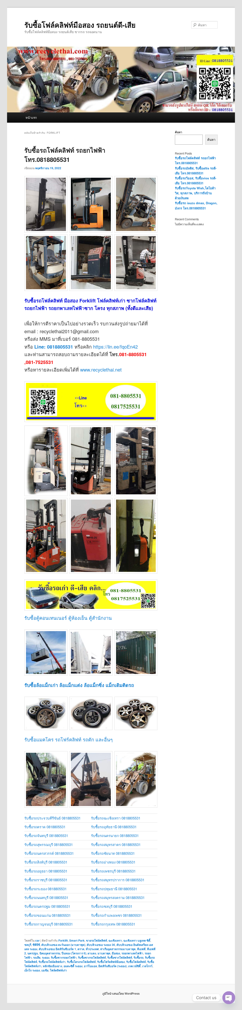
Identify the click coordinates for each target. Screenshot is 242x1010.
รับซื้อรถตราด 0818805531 (44, 826)
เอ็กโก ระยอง (32, 970)
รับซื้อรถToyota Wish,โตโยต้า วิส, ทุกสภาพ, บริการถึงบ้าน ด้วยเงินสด (195, 193)
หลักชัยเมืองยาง (52, 966)
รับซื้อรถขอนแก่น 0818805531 (47, 915)
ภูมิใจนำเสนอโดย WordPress (121, 993)
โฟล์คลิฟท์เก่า (58, 970)
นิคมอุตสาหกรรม (49, 953)
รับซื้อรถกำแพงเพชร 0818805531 (116, 915)
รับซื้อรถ (138, 957)
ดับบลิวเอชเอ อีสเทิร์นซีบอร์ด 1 (57, 949)
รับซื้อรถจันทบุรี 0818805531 (46, 835)
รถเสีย (36, 957)
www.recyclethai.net (101, 369)
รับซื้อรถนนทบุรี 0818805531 (46, 897)
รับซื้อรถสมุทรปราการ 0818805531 (117, 879)
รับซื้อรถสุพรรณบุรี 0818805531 (48, 844)
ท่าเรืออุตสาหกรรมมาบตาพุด (118, 949)
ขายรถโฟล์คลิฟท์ (96, 940)
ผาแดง (92, 953)
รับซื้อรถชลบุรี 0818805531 (111, 906)
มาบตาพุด (104, 953)
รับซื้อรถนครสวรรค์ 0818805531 (49, 853)
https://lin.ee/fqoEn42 (115, 346)
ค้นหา (178, 132)
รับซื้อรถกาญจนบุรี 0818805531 (48, 923)
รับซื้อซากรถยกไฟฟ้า (64, 957)
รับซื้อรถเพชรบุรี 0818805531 (113, 870)
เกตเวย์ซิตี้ (134, 966)
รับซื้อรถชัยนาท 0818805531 (113, 853)
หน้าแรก (31, 117)
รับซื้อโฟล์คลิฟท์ (136, 962)
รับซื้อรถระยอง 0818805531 (45, 888)
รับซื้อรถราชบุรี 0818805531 (45, 879)
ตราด (81, 949)
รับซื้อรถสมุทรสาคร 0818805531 (116, 844)
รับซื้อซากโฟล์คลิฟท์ (119, 957)
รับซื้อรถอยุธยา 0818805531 (45, 870)
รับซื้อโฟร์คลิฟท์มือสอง (111, 962)
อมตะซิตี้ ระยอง (73, 966)
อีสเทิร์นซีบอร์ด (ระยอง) (112, 966)
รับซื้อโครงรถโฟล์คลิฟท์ (81, 962)
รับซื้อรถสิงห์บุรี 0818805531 (45, 861)
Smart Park (77, 940)
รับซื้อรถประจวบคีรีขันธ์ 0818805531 (52, 817)
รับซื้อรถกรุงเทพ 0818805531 (113, 923)
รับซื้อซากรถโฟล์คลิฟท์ (92, 957)
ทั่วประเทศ (92, 949)
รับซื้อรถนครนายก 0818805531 (115, 835)
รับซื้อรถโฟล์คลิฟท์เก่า (52, 962)
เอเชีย (44, 970)
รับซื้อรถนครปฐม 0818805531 (47, 906)
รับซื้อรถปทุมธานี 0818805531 (114, 888)
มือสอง (116, 953)
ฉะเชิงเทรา (115, 940)
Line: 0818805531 (53, 346)
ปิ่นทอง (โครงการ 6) (74, 953)
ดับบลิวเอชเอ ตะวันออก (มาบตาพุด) (63, 945)
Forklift (63, 940)
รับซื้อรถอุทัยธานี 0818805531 (114, 826)
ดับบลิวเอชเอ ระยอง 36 (101, 945)
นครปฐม (32, 953)
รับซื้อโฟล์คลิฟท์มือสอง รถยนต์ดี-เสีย (80, 25)
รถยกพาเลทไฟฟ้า (132, 953)
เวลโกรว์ (147, 966)
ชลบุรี (27, 945)
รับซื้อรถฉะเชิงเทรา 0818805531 (115, 817)
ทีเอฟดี (141, 949)
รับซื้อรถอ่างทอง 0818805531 (113, 861)
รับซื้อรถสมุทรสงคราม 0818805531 (118, 897)
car (37, 940)
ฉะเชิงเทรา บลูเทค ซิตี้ (136, 940)
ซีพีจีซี (36, 945)
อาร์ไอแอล (90, 966)
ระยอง (45, 957)
